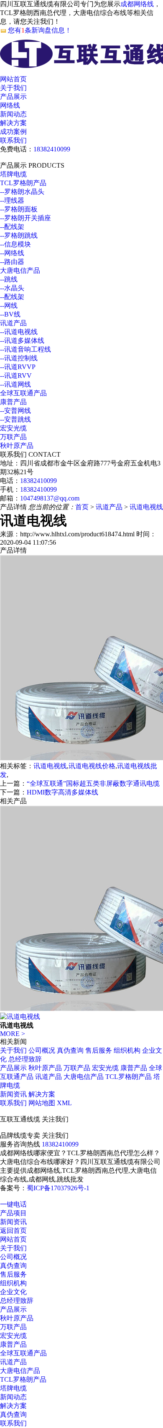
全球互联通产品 (23, 393)
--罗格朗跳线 (19, 235)
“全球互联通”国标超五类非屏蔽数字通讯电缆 (93, 783)
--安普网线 (15, 410)
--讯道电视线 (19, 331)
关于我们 (13, 87)
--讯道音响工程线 (25, 349)
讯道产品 (13, 323)
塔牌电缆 (13, 174)
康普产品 (13, 401)
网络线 (10, 105)
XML (64, 1102)
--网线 (9, 305)
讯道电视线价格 (92, 765)
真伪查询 (70, 1050)
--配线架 (12, 226)
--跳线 (9, 279)
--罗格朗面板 (19, 209)
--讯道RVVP (18, 366)
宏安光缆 (13, 428)
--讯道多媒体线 (22, 340)
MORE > (12, 1033)
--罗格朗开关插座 (25, 217)
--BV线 (10, 314)
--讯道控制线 (19, 358)
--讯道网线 (15, 384)
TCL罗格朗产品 (23, 182)
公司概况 (41, 1050)
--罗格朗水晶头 (22, 191)
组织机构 (127, 1050)
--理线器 (12, 200)
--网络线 (12, 252)
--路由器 (12, 261)
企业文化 (13, 1291)
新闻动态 (13, 114)
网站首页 (13, 79)
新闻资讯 (13, 1094)
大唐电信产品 (20, 270)
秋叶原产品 (16, 445)
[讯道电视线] (20, 1016)
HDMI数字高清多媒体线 (62, 792)
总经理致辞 (25, 1059)
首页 (82, 506)
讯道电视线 (146, 506)
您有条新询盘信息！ (39, 30)
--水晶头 (12, 288)
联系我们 (13, 140)
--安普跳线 (15, 419)
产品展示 (13, 96)
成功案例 (13, 131)
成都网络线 (137, 4)
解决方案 (13, 122)
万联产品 (13, 436)
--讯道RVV (16, 375)
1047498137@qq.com (49, 498)
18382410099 (51, 149)
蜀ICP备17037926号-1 (58, 1188)
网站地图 (41, 1102)
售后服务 (98, 1050)
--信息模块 (15, 244)
